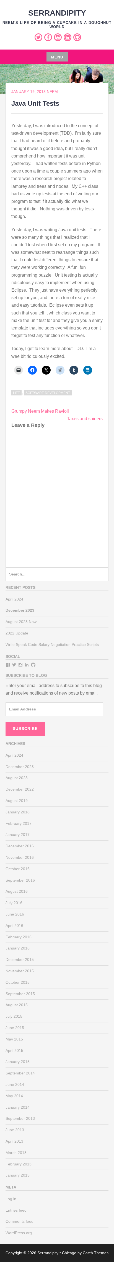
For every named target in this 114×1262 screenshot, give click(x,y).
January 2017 (18, 834)
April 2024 (14, 599)
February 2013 (19, 1164)
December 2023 (20, 766)
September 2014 (20, 1073)
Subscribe (25, 728)
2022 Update (17, 633)
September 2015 (20, 994)
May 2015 (14, 1039)
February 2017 (19, 823)
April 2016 (14, 925)
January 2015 (18, 1061)
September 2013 (20, 1118)
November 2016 (20, 857)
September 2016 (20, 880)
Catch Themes (95, 1253)
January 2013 (18, 1175)
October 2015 (18, 982)
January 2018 (18, 812)
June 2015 (15, 1027)
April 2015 (14, 1050)
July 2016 (14, 903)
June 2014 (15, 1084)
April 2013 (14, 1141)
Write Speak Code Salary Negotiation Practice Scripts (52, 644)
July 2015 (14, 1016)
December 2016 (20, 846)
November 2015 (20, 971)
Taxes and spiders (85, 418)
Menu (57, 57)
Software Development (47, 393)
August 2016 (17, 891)
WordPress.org (19, 1233)
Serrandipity (57, 13)
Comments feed (19, 1221)
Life (16, 393)
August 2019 (17, 800)
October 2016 (18, 869)
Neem (52, 91)
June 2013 (15, 1130)
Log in (11, 1199)
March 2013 (16, 1152)
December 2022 (20, 789)
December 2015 (20, 959)
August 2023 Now (21, 621)
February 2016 (19, 937)
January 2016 (18, 948)
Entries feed (16, 1210)
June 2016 (15, 914)
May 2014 (14, 1096)
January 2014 (18, 1107)
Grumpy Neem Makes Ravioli (40, 411)
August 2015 (17, 1005)
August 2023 (17, 778)
